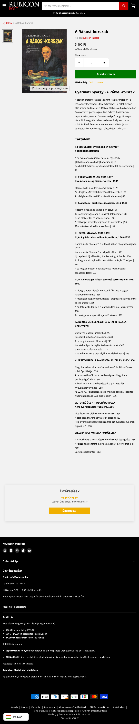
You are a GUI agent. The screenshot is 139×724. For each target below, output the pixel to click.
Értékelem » (69, 511)
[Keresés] (123, 6)
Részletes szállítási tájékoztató (18, 663)
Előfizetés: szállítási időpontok (65, 710)
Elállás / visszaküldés (99, 707)
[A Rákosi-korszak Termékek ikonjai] (7, 36)
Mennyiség (80, 55)
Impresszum (49, 707)
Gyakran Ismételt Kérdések (94, 710)
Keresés (14, 707)
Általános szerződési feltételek (72, 707)
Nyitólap (7, 23)
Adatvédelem (119, 707)
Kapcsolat (36, 707)
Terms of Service (40, 710)
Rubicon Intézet (90, 38)
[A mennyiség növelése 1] (104, 62)
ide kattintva (66, 676)
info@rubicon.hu (88, 657)
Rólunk (24, 707)
